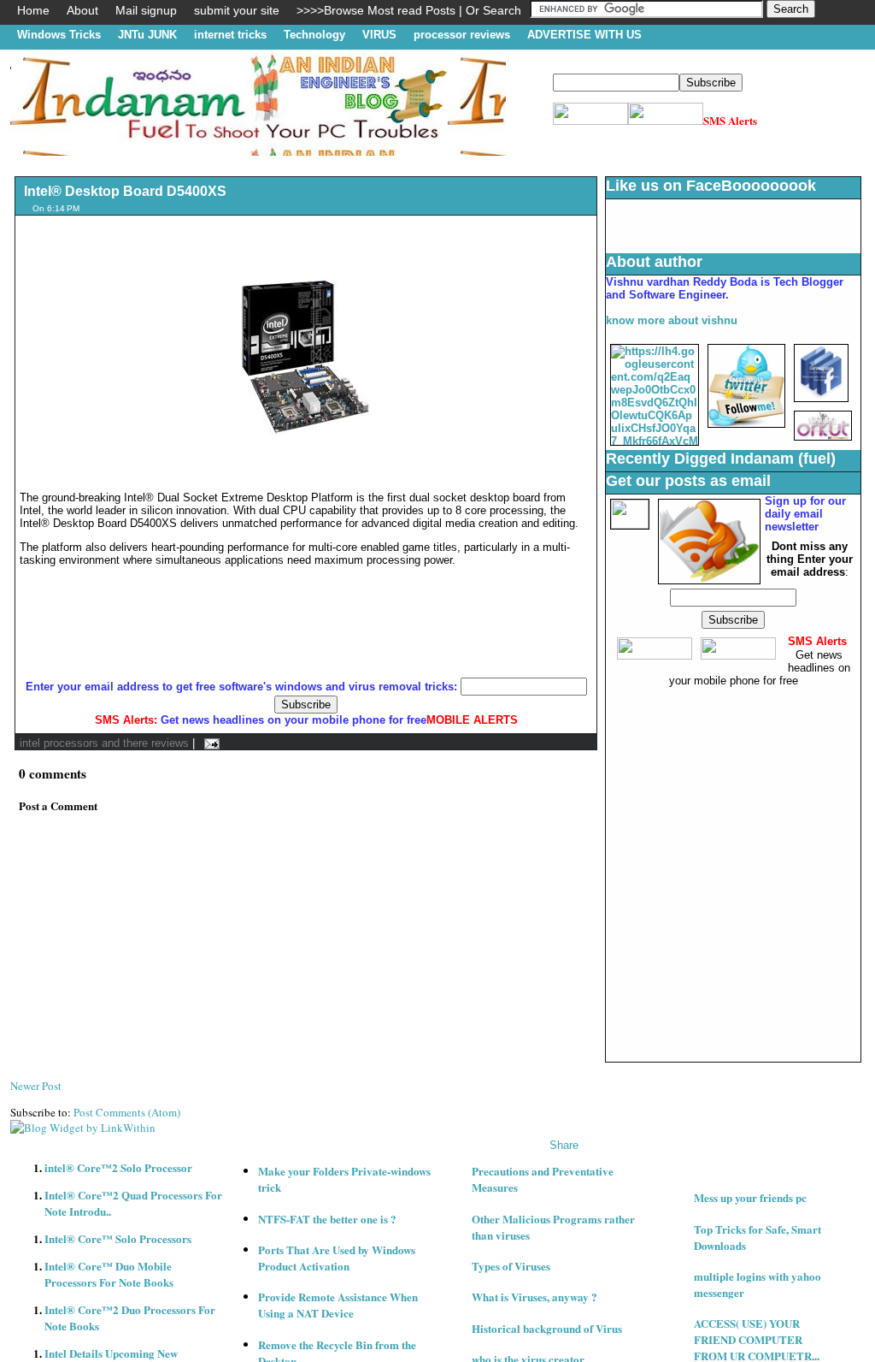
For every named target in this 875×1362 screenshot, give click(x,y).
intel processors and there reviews (104, 743)
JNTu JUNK (147, 34)
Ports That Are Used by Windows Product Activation (336, 1257)
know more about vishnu (671, 320)
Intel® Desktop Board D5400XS (125, 191)
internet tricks (230, 34)
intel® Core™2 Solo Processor (118, 1167)
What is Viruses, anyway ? (534, 1296)
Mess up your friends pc (750, 1197)
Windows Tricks (59, 34)
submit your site (236, 10)
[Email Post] (209, 743)
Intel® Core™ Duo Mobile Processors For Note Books (108, 1274)
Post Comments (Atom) (126, 1112)
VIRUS (379, 34)
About (82, 10)
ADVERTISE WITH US (584, 34)
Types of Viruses (511, 1266)
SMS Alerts (730, 120)
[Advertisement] (321, 162)
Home (33, 10)
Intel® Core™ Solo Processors (117, 1238)
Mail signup (146, 10)
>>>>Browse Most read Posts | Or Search (409, 10)
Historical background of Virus (547, 1328)
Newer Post (36, 1085)
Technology (314, 34)
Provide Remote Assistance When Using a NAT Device (338, 1304)
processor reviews (462, 34)
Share (563, 1145)
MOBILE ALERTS (472, 720)
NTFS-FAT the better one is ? (327, 1219)
